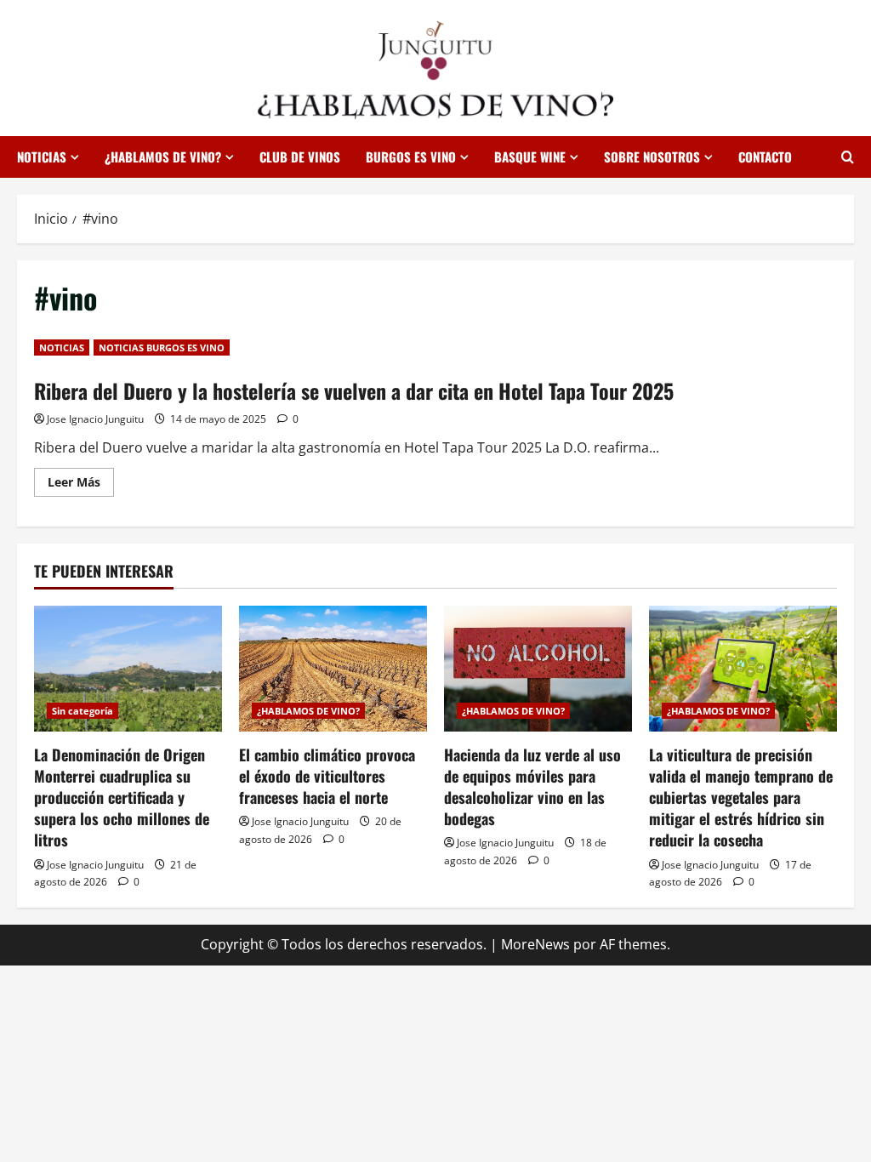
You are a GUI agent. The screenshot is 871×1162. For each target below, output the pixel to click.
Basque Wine (530, 156)
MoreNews (535, 944)
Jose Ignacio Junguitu (95, 419)
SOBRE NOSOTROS (652, 156)
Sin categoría (82, 710)
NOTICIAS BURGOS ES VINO (162, 347)
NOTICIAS (41, 156)
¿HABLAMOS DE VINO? (163, 156)
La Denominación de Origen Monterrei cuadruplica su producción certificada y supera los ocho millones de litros (121, 797)
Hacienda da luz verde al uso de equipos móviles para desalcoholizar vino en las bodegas (532, 786)
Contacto (765, 156)
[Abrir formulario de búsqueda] (847, 157)
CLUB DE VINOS (299, 156)
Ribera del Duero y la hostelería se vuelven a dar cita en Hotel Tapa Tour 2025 (354, 390)
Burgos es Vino (411, 156)
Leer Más (81, 485)
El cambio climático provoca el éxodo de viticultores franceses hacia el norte (327, 775)
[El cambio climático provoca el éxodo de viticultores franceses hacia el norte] (333, 668)
